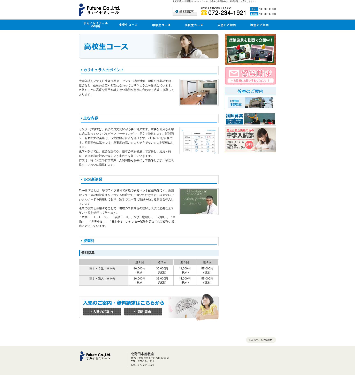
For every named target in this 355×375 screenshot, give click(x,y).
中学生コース (161, 25)
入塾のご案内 (226, 25)
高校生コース (194, 25)
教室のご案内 (259, 25)
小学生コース (128, 25)
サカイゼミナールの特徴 (95, 25)
